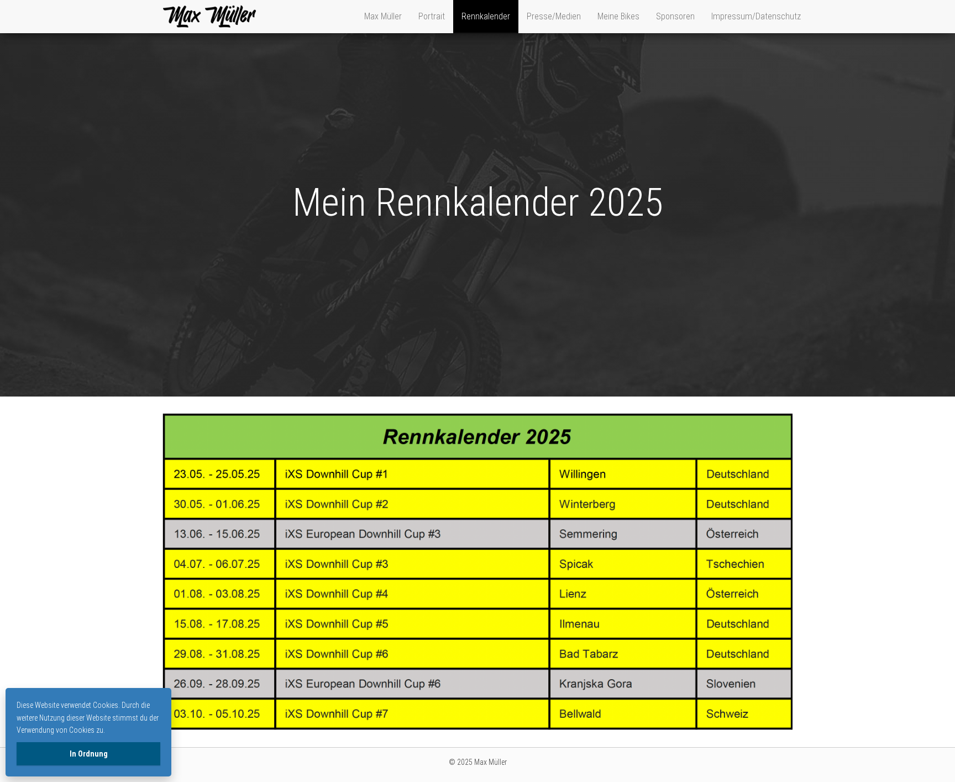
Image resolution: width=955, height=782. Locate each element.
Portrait (431, 16)
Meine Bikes (618, 16)
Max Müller (383, 16)
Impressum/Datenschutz (756, 16)
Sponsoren (675, 16)
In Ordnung (89, 753)
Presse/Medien (554, 16)
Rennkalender (485, 16)
